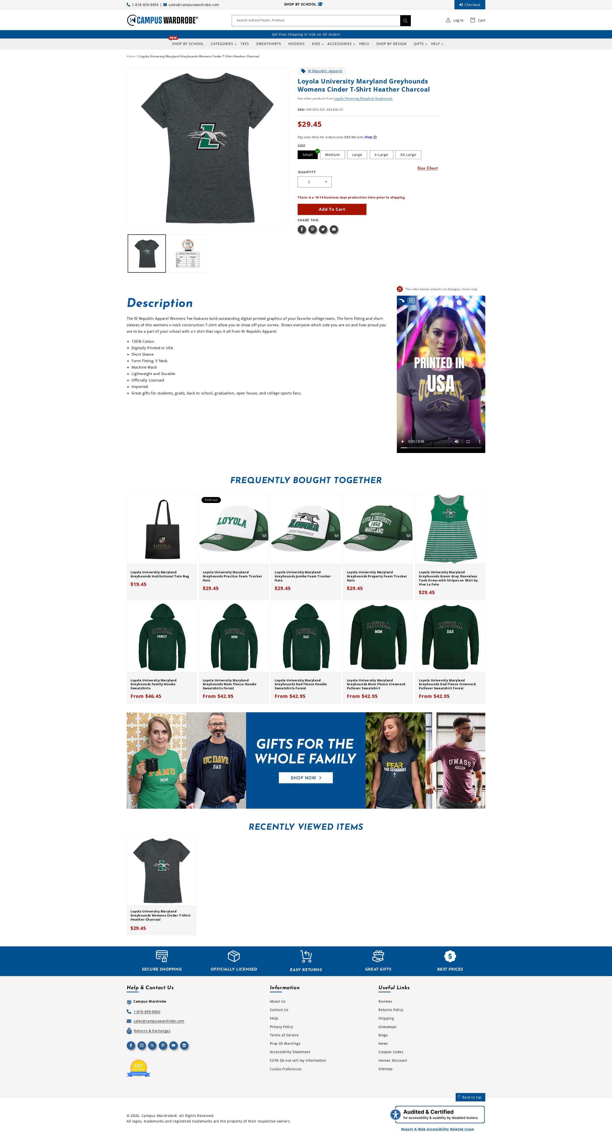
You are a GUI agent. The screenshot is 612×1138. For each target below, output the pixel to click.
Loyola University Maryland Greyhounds (363, 98)
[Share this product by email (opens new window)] (334, 229)
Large (357, 154)
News (383, 1043)
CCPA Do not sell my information (298, 1060)
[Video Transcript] (411, 300)
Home (131, 56)
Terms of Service (284, 1035)
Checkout (472, 4)
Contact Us (279, 1009)
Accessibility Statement (290, 1052)
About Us (278, 1001)
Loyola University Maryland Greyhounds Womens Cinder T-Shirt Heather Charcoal (200, 56)
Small (308, 154)
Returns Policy (390, 1009)
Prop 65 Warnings (285, 1043)
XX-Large (408, 154)
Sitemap (385, 1068)
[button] (222, 43)
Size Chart (427, 168)
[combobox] (321, 20)
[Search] (405, 20)
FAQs (274, 1018)
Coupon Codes (390, 1052)
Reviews (385, 1001)
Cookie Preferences (285, 1068)
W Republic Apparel (325, 71)
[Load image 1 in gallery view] (147, 253)
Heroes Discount (392, 1060)
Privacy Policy (281, 1026)
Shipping (386, 1018)
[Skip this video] (401, 300)
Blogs (383, 1035)
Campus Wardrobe (158, 1115)
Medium (332, 154)
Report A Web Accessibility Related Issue (437, 1129)
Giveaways (387, 1026)
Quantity (307, 172)
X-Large (381, 154)
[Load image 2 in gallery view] (187, 253)
